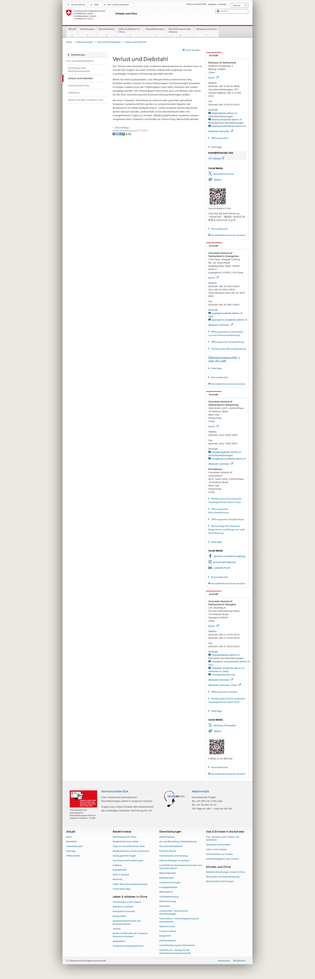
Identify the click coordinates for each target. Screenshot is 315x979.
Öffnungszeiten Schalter (224, 692)
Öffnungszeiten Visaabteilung (227, 342)
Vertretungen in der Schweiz (127, 902)
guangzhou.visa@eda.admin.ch (229, 319)
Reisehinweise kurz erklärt (126, 841)
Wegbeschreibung (224, 359)
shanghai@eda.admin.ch (226, 654)
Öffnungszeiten (219, 138)
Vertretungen (87, 29)
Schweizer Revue (167, 931)
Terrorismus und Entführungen (128, 860)
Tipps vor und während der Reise (129, 846)
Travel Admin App (121, 889)
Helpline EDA (200, 791)
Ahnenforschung (167, 901)
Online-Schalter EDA (114, 791)
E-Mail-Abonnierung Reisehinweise (130, 884)
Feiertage (216, 147)
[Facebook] (114, 134)
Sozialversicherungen (169, 882)
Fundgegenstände (168, 887)
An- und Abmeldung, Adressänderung (178, 841)
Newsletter (71, 841)
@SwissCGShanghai (224, 725)
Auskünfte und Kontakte (218, 845)
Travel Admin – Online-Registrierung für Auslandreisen (179, 920)
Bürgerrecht (165, 936)
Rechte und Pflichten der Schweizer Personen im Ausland (130, 935)
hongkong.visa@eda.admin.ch (229, 458)
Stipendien (164, 906)
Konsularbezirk (219, 228)
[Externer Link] (217, 196)
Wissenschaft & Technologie (219, 881)
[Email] (129, 134)
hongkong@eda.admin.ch (226, 452)
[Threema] (123, 134)
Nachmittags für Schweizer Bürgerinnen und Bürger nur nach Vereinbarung (226, 529)
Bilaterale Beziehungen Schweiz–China (225, 872)
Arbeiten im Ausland (123, 907)
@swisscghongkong (224, 562)
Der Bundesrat (78, 4)
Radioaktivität (120, 870)
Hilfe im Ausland (121, 874)
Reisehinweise (106, 29)
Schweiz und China (206, 29)
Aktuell (72, 29)
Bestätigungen (166, 878)
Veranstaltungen (74, 846)
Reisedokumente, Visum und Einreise (131, 851)
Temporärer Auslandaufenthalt (128, 946)
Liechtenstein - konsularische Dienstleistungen (173, 912)
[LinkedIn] (120, 134)
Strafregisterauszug (169, 896)
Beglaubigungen (167, 873)
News (69, 837)
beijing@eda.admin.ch (224, 113)
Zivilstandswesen (167, 940)
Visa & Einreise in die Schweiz (179, 30)
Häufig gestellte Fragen (124, 856)
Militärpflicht (166, 892)
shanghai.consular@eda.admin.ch (231, 661)
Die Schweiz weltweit (118, 4)
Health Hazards (166, 837)
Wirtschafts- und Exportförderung (222, 877)
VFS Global (214, 158)
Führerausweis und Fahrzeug (173, 856)
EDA (96, 4)
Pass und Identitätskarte (109, 42)
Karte (211, 77)
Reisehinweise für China (124, 837)
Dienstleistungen (155, 29)
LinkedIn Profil (222, 567)
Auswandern (119, 941)
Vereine (116, 929)
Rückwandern (119, 916)
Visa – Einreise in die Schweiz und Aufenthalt (222, 838)
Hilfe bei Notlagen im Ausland (174, 860)
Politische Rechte (167, 851)
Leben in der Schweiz (216, 849)
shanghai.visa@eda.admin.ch (228, 668)
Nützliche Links (167, 926)
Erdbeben (117, 865)
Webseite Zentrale (219, 131)
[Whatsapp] (126, 134)
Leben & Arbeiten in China (129, 30)
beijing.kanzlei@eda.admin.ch (229, 126)
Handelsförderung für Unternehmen (177, 945)
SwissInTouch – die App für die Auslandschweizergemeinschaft (175, 951)
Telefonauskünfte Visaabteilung (228, 348)
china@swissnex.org (223, 674)
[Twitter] (117, 134)
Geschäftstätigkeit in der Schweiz (222, 859)
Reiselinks (117, 879)
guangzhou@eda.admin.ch (227, 313)
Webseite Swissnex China (222, 685)
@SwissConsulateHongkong (229, 556)
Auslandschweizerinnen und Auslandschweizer (127, 922)
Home (69, 42)
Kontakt (212, 55)
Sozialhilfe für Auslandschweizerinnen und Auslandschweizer (180, 867)
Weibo (217, 179)
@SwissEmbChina (223, 173)
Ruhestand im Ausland (124, 911)
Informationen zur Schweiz (219, 854)
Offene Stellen (73, 856)
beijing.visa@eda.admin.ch (227, 119)
